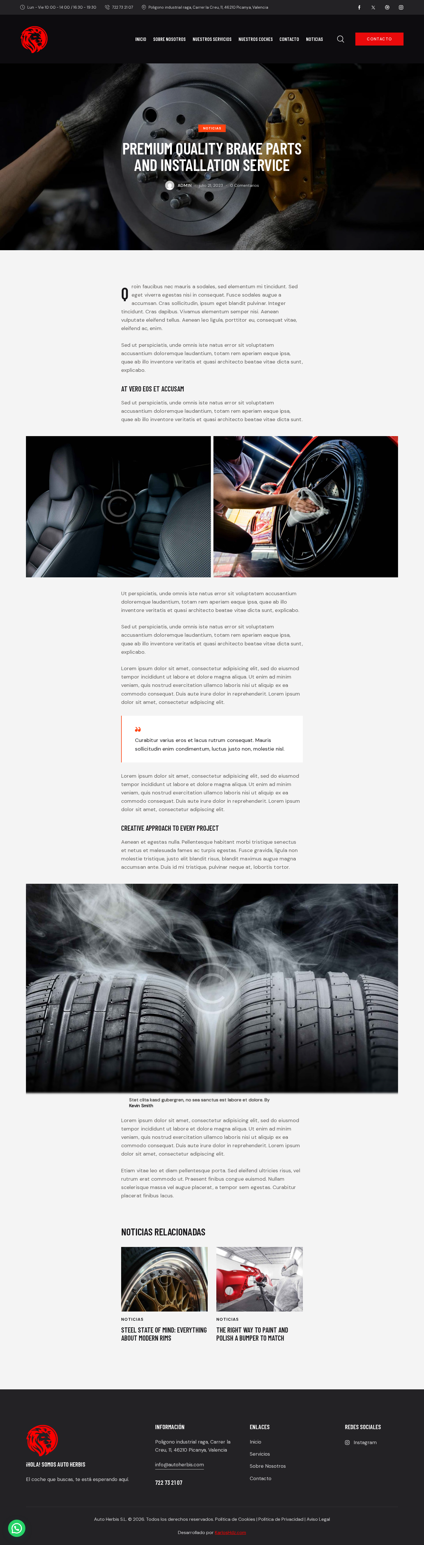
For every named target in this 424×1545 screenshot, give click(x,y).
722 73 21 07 (168, 1482)
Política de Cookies (235, 1519)
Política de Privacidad (280, 1519)
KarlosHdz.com (230, 1532)
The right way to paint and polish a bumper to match (252, 1334)
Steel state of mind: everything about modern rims (164, 1334)
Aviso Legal (318, 1519)
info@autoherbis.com (179, 1464)
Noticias (212, 128)
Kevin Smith (141, 1106)
